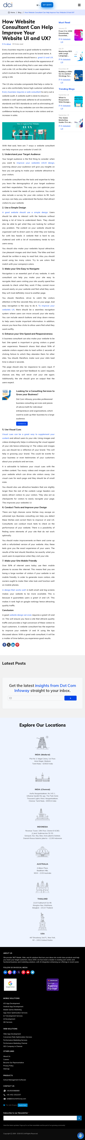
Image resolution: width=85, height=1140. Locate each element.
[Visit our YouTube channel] (28, 972)
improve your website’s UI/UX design (35, 163)
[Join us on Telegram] (33, 972)
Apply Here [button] (22, 1105)
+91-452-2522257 (14, 1095)
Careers (6, 1059)
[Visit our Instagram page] (10, 972)
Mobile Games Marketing (12, 1010)
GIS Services (7, 1022)
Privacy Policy (8, 1066)
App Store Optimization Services (15, 1013)
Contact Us (22, 424)
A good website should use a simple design (25, 212)
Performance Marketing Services (15, 1040)
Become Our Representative (13, 1063)
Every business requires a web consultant (21, 92)
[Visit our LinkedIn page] (5, 972)
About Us (6, 1056)
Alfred (8, 44)
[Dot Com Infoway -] (7, 4)
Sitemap (6, 1069)
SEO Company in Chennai (12, 1046)
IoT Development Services (13, 1016)
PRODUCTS (8, 1076)
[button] (80, 5)
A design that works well (14, 590)
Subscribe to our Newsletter (16, 1113)
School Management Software (14, 1080)
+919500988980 (13, 1091)
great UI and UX (45, 57)
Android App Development (13, 1007)
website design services (20, 615)
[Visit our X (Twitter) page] (19, 972)
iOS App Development (11, 1003)
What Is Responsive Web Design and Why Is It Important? (65, 102)
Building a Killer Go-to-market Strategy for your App (65, 74)
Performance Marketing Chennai (15, 1043)
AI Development (9, 1019)
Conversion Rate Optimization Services (17, 1037)
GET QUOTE (47, 5)
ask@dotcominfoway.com (16, 1099)
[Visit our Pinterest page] (23, 972)
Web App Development (12, 1034)
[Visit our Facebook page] (14, 972)
